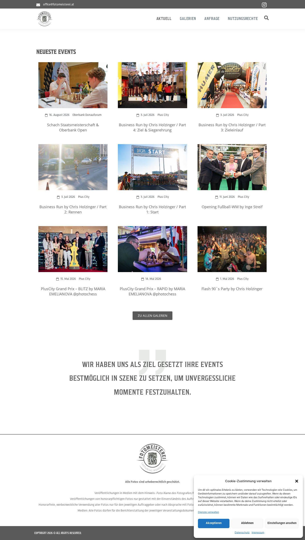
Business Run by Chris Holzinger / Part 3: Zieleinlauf (232, 127)
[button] (297, 481)
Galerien (188, 18)
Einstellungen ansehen (281, 523)
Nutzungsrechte (243, 18)
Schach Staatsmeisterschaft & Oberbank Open (73, 127)
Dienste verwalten (208, 512)
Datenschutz (242, 532)
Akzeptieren (214, 523)
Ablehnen (247, 523)
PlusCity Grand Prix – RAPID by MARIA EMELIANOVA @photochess (152, 291)
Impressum (258, 532)
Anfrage (212, 18)
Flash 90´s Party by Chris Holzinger (231, 288)
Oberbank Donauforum (86, 115)
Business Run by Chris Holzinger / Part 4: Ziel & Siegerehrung (152, 127)
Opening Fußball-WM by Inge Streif (232, 206)
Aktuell (164, 18)
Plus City (163, 115)
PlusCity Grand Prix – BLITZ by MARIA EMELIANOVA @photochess (73, 291)
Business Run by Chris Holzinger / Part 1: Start (152, 209)
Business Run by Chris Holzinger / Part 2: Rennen (72, 209)
